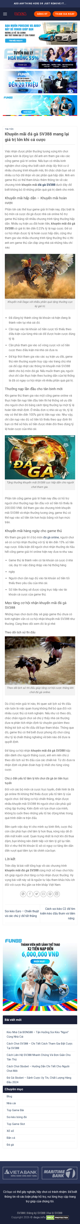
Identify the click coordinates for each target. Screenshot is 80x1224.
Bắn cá (11, 1137)
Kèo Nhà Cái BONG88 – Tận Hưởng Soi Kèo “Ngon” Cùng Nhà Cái (38, 1034)
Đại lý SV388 (54, 1213)
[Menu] (5, 13)
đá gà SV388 (46, 185)
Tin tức (9, 129)
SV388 (21, 1213)
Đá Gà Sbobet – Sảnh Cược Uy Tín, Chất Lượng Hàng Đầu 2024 (39, 1080)
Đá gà (10, 1144)
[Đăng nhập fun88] (40, 105)
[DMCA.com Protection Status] (57, 1217)
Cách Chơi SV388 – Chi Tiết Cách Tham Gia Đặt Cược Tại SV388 (40, 1046)
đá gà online (51, 537)
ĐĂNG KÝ (42, 14)
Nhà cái (11, 1103)
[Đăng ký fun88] (40, 973)
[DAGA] (20, 14)
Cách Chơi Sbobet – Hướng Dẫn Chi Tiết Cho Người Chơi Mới (38, 1069)
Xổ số (10, 1131)
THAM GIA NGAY (65, 14)
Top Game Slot (16, 1124)
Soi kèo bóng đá (17, 1117)
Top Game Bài (15, 1110)
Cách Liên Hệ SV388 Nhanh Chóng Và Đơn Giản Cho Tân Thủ (39, 1057)
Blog (9, 1096)
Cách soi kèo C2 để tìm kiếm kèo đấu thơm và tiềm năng (57, 913)
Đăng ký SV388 (36, 1213)
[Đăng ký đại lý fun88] (40, 33)
